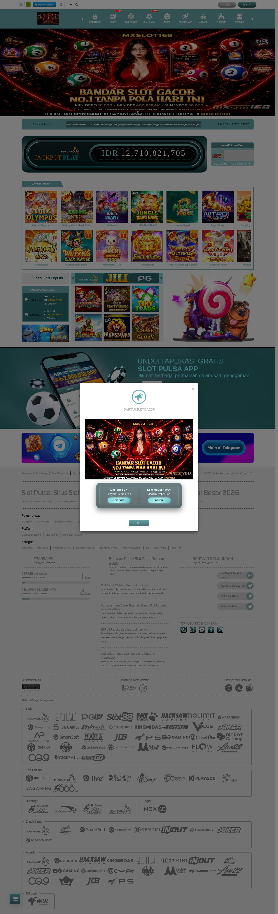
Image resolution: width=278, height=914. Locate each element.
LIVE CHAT (118, 500)
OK (138, 523)
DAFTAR (159, 500)
